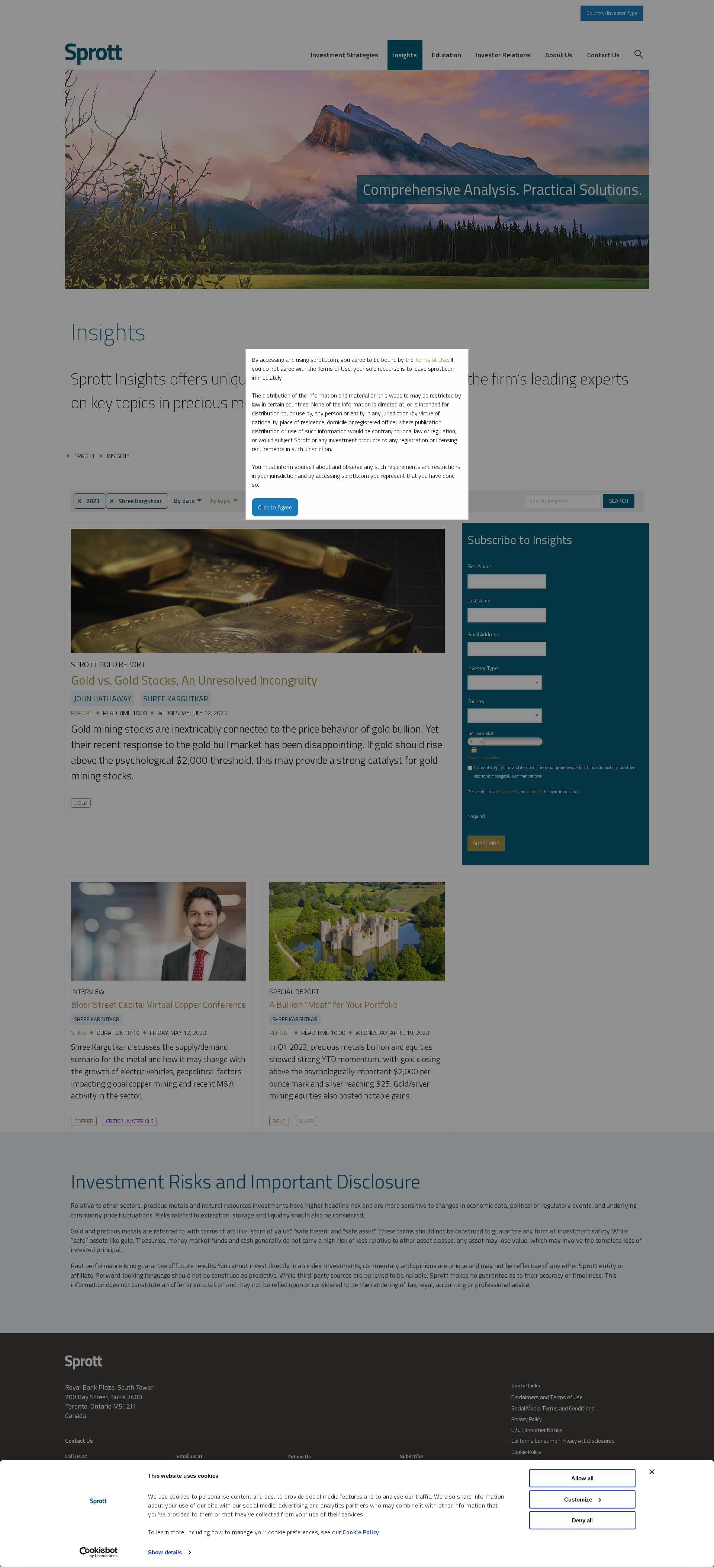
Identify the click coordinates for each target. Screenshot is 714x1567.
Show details (165, 1552)
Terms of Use (431, 359)
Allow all (582, 1478)
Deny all (582, 1520)
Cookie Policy (360, 1532)
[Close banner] (651, 1471)
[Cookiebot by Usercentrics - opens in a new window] (98, 1552)
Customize (578, 1499)
